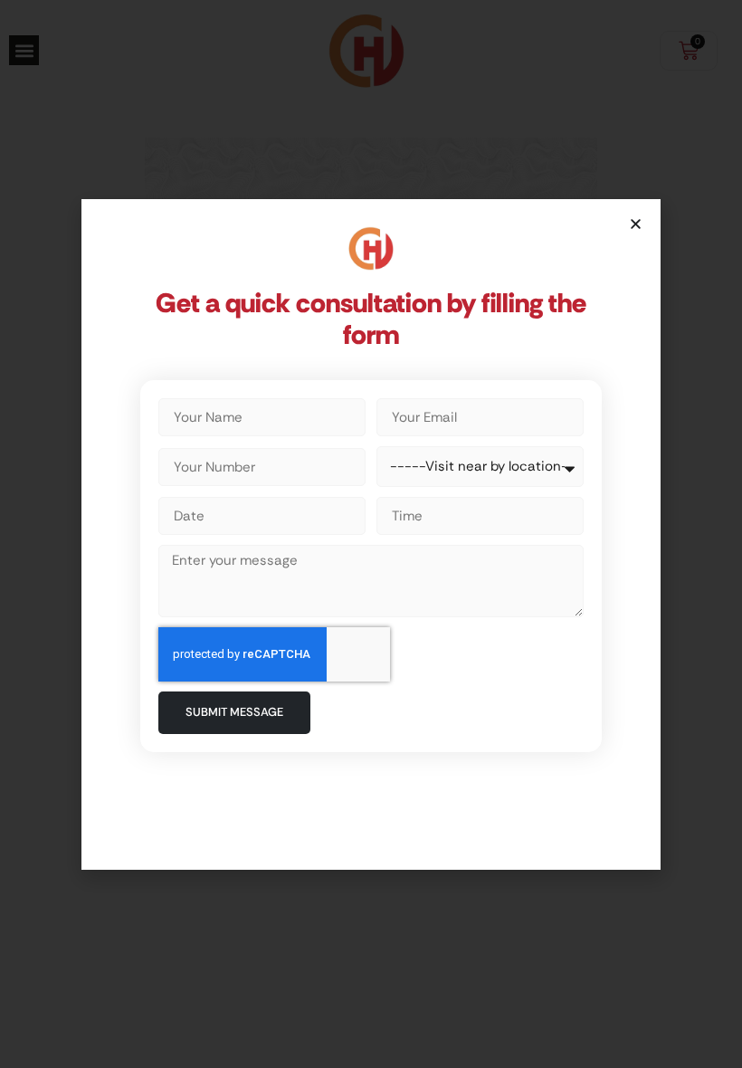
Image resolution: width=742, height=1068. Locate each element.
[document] (371, 534)
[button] (635, 224)
